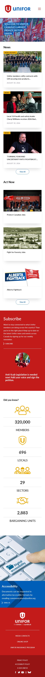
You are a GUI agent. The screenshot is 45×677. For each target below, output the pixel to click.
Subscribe (9, 344)
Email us (7, 603)
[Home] (19, 9)
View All (22, 172)
